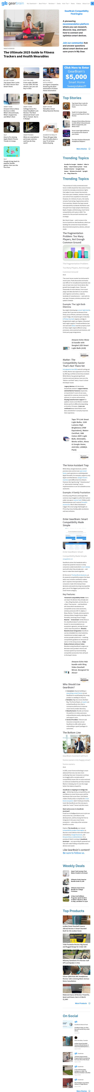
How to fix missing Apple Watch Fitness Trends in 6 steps (11, 139)
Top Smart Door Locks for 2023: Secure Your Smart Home (11, 84)
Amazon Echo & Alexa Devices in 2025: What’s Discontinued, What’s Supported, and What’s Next (11, 113)
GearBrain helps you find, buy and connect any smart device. (82, 1029)
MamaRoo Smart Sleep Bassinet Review (51, 110)
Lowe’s (84, 702)
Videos (78, 3)
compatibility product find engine (73, 830)
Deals (59, 3)
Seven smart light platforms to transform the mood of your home (80, 132)
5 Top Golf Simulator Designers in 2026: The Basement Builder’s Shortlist (82, 1071)
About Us (85, 3)
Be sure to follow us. (74, 852)
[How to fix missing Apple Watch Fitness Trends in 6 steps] (12, 127)
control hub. (77, 500)
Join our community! (73, 43)
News (73, 3)
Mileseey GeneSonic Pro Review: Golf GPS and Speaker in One (76, 961)
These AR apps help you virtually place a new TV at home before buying (50, 140)
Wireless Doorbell (75, 171)
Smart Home (8, 107)
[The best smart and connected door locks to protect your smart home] (12, 72)
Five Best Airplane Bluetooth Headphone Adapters (81, 140)
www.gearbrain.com (68, 559)
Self (5, 135)
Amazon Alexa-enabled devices (72, 837)
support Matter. (83, 388)
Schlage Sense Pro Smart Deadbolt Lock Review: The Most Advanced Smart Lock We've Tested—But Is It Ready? (31, 114)
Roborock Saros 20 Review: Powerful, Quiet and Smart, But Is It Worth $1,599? (76, 997)
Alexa (73, 326)
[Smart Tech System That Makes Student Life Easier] (66, 873)
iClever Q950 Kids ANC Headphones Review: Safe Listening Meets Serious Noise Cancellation (76, 978)
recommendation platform (76, 24)
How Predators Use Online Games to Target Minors (82, 1083)
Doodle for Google (70, 164)
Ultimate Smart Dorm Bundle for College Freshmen (77, 889)
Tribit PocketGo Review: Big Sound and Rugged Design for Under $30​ (75, 945)
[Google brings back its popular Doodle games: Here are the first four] (12, 151)
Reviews (51, 3)
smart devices (85, 567)
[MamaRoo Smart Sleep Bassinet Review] (51, 99)
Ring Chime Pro (72, 173)
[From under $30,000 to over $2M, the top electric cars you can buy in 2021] (31, 72)
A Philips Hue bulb (68, 319)
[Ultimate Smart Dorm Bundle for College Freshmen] (66, 890)
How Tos (65, 3)
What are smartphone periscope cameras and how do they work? (31, 140)
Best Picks (42, 3)
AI (71, 620)
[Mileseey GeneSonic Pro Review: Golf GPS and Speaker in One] (76, 954)
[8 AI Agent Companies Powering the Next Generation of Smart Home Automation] (51, 72)
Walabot (80, 164)
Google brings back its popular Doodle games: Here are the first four (11, 164)
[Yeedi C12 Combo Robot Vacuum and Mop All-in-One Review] (66, 115)
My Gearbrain (31, 3)
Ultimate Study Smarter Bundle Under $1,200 (78, 880)
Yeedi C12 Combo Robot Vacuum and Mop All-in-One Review (80, 114)
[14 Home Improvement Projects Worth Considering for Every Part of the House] (68, 1057)
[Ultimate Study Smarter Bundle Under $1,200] (66, 882)
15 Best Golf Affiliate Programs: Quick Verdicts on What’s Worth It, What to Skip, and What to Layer (79, 898)
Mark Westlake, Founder (81, 1040)
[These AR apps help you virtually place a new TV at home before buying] (51, 127)
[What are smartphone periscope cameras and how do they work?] (31, 127)
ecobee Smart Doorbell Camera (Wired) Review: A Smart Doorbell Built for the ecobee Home (75, 928)
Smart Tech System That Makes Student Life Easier (79, 872)
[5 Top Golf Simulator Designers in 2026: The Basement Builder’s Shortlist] (68, 1070)
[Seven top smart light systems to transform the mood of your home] (66, 133)
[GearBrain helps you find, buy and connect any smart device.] (68, 1025)
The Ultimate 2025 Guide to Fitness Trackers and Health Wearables (29, 54)
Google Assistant (76, 835)
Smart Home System (75, 167)
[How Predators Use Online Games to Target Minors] (68, 1083)
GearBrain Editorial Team (81, 1024)
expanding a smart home (74, 693)
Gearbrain (80, 1053)
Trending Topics (76, 158)
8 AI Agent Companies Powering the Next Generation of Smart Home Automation (50, 87)
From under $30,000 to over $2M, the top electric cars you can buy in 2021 (30, 85)
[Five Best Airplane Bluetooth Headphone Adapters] (66, 142)
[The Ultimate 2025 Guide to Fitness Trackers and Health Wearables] (31, 28)
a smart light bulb (83, 310)
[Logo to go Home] (13, 3)
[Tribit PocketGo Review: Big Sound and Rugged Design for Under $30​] (76, 938)
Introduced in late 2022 (70, 369)
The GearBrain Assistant (79, 575)
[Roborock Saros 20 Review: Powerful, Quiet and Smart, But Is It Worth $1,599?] (76, 988)
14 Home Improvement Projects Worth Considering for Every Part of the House (82, 1058)
